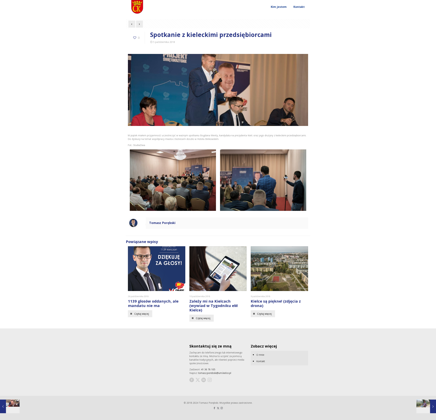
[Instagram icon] (221, 408)
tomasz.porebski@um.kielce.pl (214, 373)
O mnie (260, 354)
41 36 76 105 (208, 369)
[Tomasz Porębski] (137, 7)
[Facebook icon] (214, 408)
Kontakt (260, 361)
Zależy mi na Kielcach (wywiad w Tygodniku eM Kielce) (213, 305)
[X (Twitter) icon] (218, 408)
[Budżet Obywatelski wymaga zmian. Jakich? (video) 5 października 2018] (426, 406)
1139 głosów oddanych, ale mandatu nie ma (153, 303)
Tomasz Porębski (162, 223)
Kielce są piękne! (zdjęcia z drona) (276, 303)
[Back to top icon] (419, 413)
